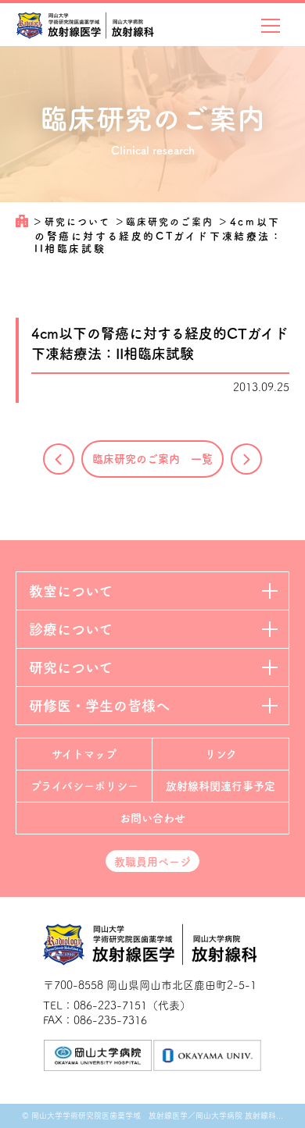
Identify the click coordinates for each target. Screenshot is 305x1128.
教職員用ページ (152, 861)
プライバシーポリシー (84, 786)
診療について (71, 629)
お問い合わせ (152, 818)
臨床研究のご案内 (171, 221)
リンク (221, 754)
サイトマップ (84, 754)
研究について (79, 221)
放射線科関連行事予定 (220, 786)
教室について (71, 591)
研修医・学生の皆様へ (99, 706)
